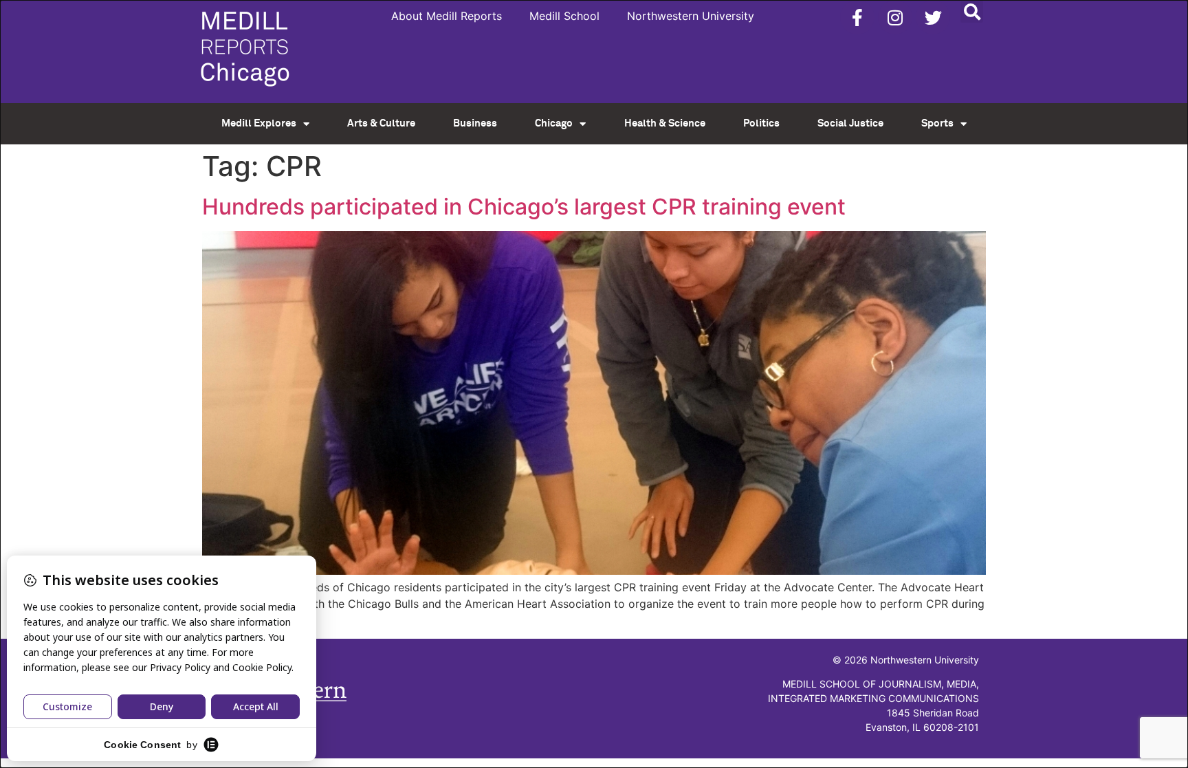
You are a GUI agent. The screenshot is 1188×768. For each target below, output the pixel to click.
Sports (937, 123)
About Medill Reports (446, 16)
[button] (971, 11)
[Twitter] (933, 17)
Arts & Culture (381, 123)
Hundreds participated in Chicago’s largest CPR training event (524, 206)
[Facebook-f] (857, 17)
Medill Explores (258, 123)
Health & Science (664, 123)
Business (475, 123)
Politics (761, 123)
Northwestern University (690, 16)
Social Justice (850, 123)
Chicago (554, 123)
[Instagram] (895, 17)
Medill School (564, 16)
